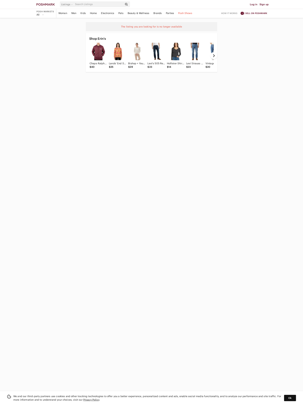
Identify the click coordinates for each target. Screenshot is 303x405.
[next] (213, 55)
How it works (229, 13)
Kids (83, 13)
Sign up (264, 4)
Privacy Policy (91, 399)
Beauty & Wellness (138, 13)
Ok (290, 398)
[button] (67, 4)
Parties (170, 13)
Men (73, 13)
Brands (157, 13)
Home (93, 13)
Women (62, 13)
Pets (120, 13)
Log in (253, 4)
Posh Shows (185, 13)
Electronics (107, 13)
